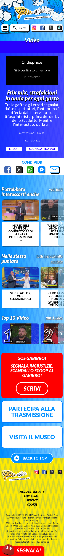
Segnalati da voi (42, 148)
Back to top (35, 458)
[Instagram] (34, 27)
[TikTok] (59, 27)
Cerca (22, 27)
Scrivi (32, 388)
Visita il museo (32, 436)
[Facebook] (42, 27)
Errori (14, 148)
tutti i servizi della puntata (49, 259)
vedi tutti (56, 189)
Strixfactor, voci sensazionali (20, 296)
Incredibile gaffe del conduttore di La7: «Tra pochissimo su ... (20, 232)
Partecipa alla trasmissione (32, 411)
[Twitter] (51, 27)
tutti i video (54, 318)
